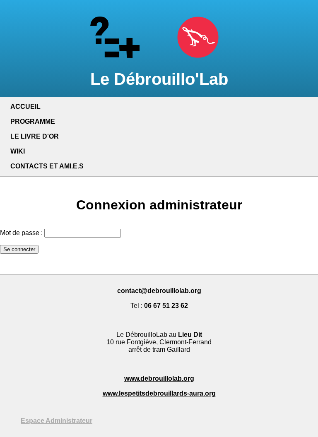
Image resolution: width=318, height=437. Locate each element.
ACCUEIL (25, 106)
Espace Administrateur (56, 420)
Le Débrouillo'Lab (159, 79)
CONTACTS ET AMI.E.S (47, 166)
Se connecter (19, 249)
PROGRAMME (32, 121)
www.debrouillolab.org (159, 378)
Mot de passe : (21, 232)
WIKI (17, 151)
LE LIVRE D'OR (34, 136)
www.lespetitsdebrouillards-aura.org (159, 393)
